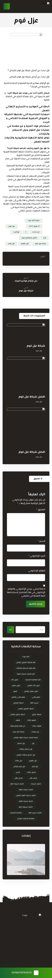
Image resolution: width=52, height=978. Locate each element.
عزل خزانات (18, 760)
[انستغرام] (20, 950)
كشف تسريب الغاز (35, 813)
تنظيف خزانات (36, 726)
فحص (18, 772)
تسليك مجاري (36, 714)
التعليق (40, 510)
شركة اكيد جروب (18, 732)
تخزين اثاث (14, 680)
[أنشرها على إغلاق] (30, 257)
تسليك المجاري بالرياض (26, 708)
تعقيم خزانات (31, 720)
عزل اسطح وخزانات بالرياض (25, 755)
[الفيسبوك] (37, 950)
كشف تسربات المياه (26, 801)
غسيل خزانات (31, 772)
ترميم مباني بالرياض (18, 697)
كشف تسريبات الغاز (26, 807)
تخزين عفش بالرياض (31, 691)
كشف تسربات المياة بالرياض (26, 795)
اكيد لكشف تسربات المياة (26, 674)
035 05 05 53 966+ (20, 924)
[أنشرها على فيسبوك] (36, 257)
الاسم (41, 541)
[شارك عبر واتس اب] (8, 257)
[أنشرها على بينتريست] (25, 257)
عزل (33, 743)
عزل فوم (12, 226)
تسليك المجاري (18, 703)
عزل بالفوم (25, 243)
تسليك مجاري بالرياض (17, 714)
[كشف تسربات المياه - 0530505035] (37, 6)
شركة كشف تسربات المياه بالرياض (25, 737)
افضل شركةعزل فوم (29, 238)
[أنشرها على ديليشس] (14, 257)
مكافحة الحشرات (16, 813)
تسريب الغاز (34, 703)
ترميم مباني (36, 697)
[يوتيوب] (14, 950)
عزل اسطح (21, 743)
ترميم (15, 691)
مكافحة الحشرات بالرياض (25, 818)
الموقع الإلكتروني (36, 571)
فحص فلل (33, 778)
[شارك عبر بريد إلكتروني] (26, 261)
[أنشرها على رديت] (19, 257)
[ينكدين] (26, 950)
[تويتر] (32, 950)
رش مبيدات (35, 732)
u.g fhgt (16, 232)
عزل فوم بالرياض (19, 766)
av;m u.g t (36, 232)
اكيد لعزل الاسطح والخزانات (25, 668)
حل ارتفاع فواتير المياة (17, 726)
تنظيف (18, 720)
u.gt (44, 238)
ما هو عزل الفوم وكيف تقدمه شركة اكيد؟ (28, 148)
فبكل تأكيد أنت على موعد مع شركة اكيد (28, 93)
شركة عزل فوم (40, 243)
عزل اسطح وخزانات (25, 749)
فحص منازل (19, 778)
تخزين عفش (16, 685)
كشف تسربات (36, 784)
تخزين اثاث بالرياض (33, 685)
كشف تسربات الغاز (17, 784)
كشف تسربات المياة (26, 789)
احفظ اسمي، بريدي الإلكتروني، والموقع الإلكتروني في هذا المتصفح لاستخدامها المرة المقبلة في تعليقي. (26, 592)
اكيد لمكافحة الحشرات (33, 680)
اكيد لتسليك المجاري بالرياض (25, 662)
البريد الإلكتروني (36, 556)
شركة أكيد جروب (34, 220)
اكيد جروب (25, 656)
